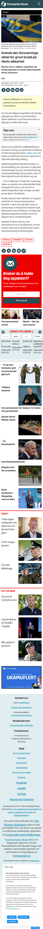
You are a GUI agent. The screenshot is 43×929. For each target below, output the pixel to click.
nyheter (6, 244)
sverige (6, 240)
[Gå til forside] (17, 4)
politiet (28, 240)
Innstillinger (35, 927)
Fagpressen (34, 861)
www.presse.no (22, 855)
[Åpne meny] (39, 4)
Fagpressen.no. (14, 908)
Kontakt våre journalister (21, 708)
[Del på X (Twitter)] (8, 90)
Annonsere (21, 758)
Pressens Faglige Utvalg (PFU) (19, 840)
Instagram (21, 783)
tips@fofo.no (32, 137)
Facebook (22, 778)
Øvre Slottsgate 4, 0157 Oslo (21, 726)
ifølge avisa (31, 153)
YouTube (21, 794)
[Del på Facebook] (3, 90)
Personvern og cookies (21, 773)
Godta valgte (24, 917)
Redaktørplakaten (21, 816)
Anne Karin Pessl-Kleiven (21, 715)
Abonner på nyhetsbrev (22, 799)
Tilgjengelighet (21, 768)
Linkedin (21, 788)
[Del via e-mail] (17, 90)
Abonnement (21, 763)
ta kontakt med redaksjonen (23, 834)
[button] (3, 332)
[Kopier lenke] (22, 90)
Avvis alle (12, 917)
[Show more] (39, 129)
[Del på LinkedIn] (12, 90)
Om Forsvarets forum (21, 753)
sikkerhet (17, 240)
